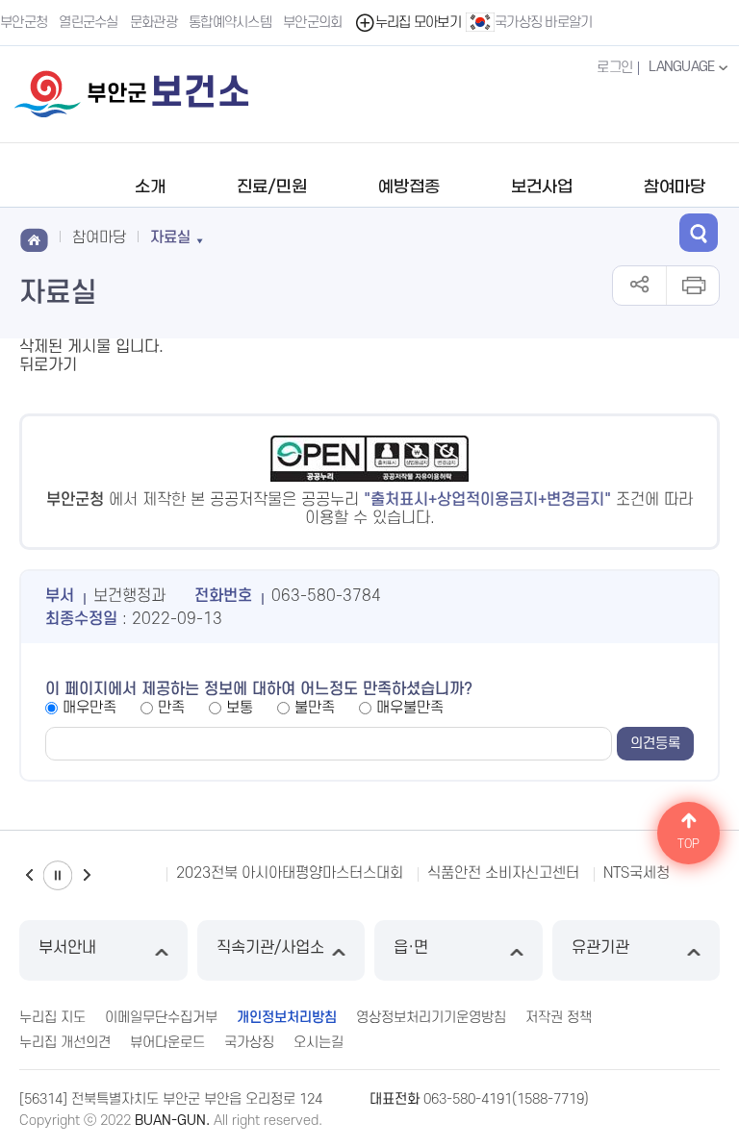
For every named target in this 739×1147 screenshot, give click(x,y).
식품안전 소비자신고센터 (503, 873)
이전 (28, 875)
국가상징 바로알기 (544, 22)
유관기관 (600, 948)
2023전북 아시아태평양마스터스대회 (289, 873)
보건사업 (542, 187)
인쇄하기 (692, 285)
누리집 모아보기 (418, 22)
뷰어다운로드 (167, 1043)
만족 (171, 707)
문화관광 (153, 22)
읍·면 (411, 948)
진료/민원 (272, 187)
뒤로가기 (48, 365)
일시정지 (57, 875)
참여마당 (674, 187)
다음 (86, 875)
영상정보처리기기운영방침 (431, 1018)
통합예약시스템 (230, 22)
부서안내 (67, 948)
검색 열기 (698, 232)
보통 (239, 707)
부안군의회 (313, 22)
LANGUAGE (683, 67)
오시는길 (318, 1043)
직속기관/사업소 (270, 948)
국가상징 (249, 1043)
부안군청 (23, 22)
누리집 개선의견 (65, 1043)
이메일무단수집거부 (161, 1018)
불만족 (314, 707)
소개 (150, 187)
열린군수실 (88, 22)
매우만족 (89, 707)
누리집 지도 (52, 1018)
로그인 (614, 68)
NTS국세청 (636, 873)
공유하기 (639, 285)
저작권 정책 (558, 1018)
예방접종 (409, 187)
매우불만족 (410, 707)
